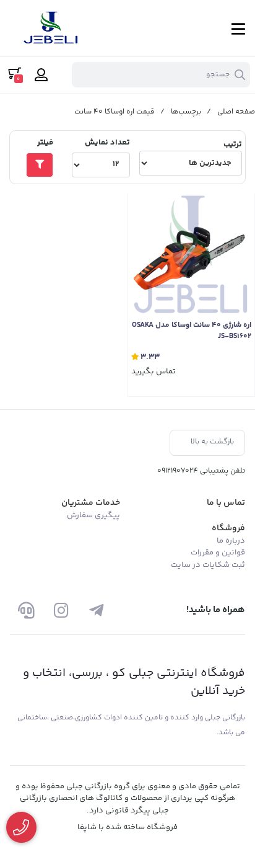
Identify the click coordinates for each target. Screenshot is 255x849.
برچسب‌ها (186, 112)
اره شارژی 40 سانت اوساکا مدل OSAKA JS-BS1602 (191, 331)
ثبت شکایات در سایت (208, 565)
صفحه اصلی (236, 112)
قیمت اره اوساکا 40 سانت (114, 112)
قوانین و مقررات (218, 552)
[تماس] (21, 827)
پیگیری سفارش (93, 515)
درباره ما (231, 541)
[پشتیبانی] (26, 610)
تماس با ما (226, 503)
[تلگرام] (96, 610)
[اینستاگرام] (61, 610)
